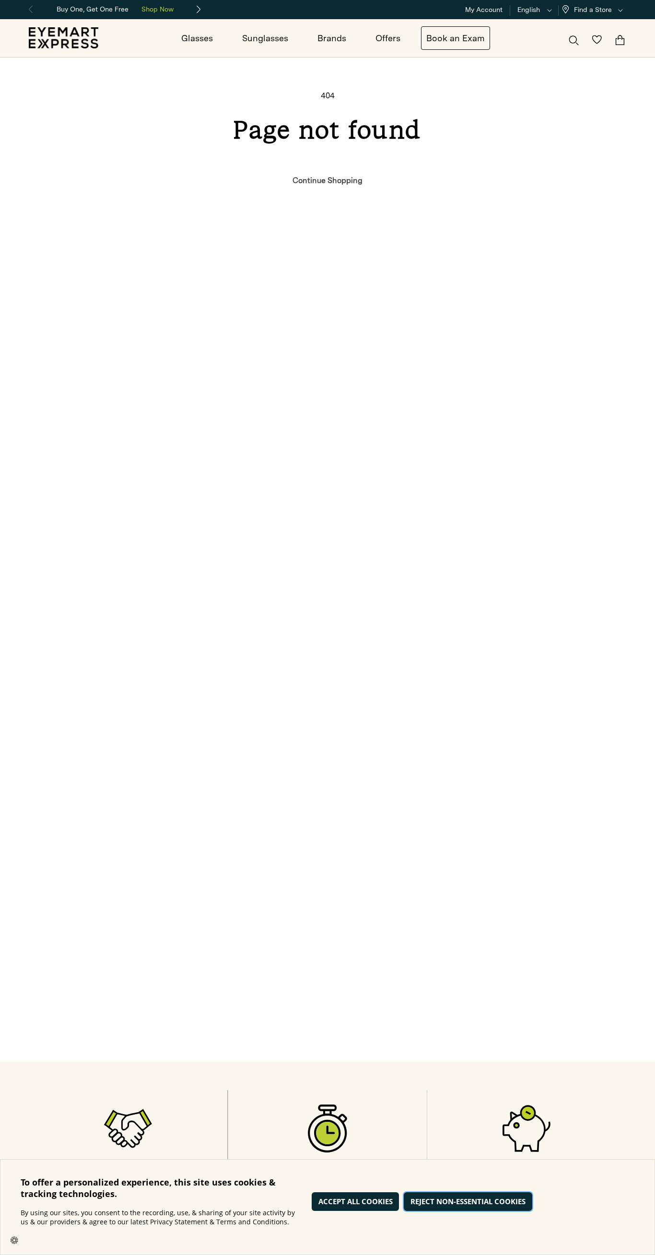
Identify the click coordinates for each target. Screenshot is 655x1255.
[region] (115, 8)
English (528, 9)
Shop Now (157, 9)
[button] (594, 10)
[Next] (199, 9)
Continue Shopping (327, 180)
